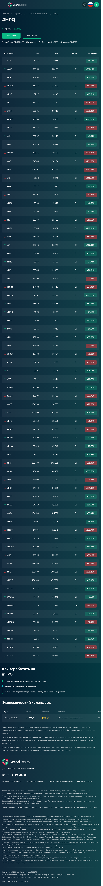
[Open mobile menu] (3, 4)
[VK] (25, 775)
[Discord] (21, 775)
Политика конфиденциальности (60, 781)
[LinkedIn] (16, 775)
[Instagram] (3, 775)
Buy (11, 35)
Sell (32, 35)
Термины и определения (11, 781)
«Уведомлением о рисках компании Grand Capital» (44, 847)
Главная (5, 13)
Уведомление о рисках (35, 781)
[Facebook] (8, 775)
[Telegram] (12, 775)
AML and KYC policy (84, 781)
